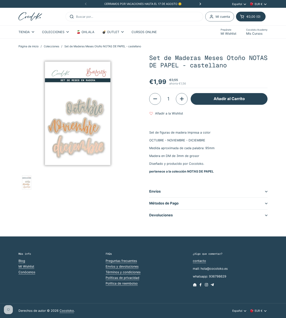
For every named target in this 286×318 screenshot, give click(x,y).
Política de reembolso (122, 283)
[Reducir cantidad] (155, 99)
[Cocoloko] (30, 16)
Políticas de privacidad (122, 278)
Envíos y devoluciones (122, 266)
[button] (251, 16)
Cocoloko (67, 311)
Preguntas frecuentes (121, 261)
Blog (21, 261)
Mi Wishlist (26, 266)
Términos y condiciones (123, 272)
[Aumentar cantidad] (182, 99)
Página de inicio (28, 46)
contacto (199, 261)
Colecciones (51, 46)
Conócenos (26, 272)
